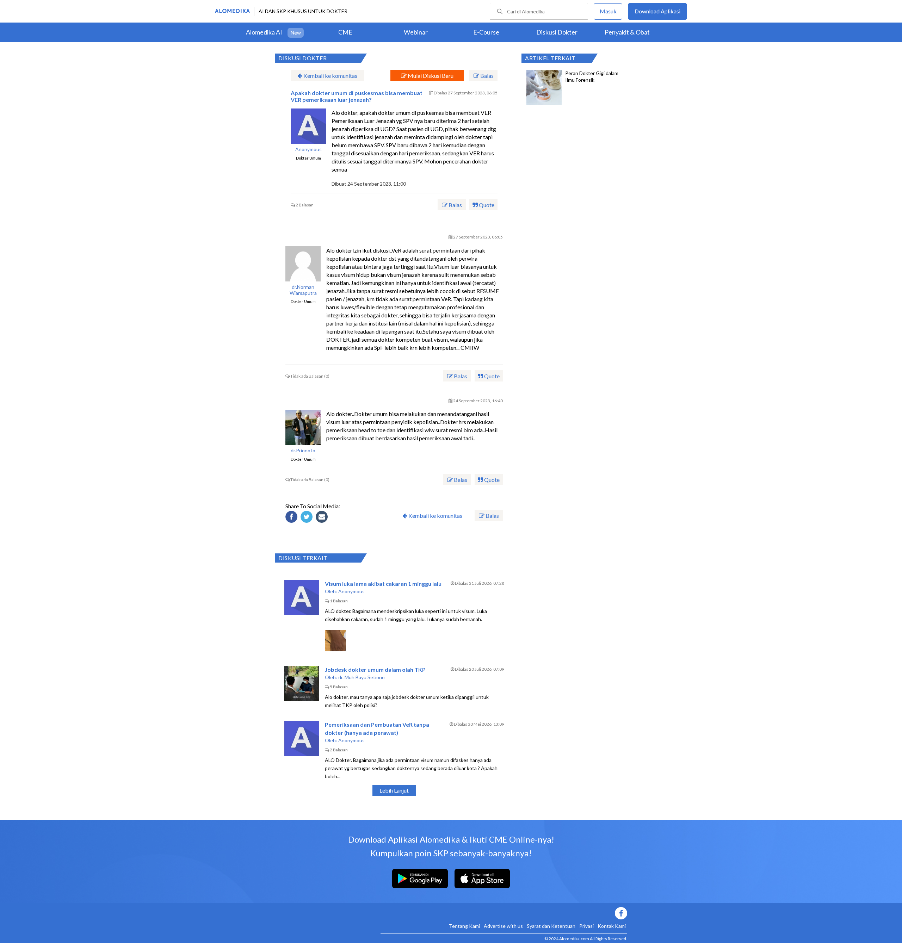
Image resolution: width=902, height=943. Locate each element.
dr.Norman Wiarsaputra (303, 290)
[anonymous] (308, 126)
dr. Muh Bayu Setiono (361, 677)
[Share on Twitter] (308, 518)
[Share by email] (323, 518)
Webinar (416, 32)
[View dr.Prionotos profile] (303, 427)
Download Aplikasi (657, 11)
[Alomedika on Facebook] (504, 913)
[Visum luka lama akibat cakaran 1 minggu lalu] (301, 597)
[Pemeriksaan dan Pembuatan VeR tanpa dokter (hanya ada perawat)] (301, 738)
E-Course (486, 32)
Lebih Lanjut (394, 790)
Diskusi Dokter (556, 32)
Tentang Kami (464, 926)
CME (345, 32)
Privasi (586, 926)
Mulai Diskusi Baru (430, 75)
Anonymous (308, 149)
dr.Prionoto (303, 450)
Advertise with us (503, 926)
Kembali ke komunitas (329, 75)
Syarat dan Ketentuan (551, 926)
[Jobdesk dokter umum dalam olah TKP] (301, 683)
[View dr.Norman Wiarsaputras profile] (303, 263)
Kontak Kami (612, 926)
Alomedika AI (264, 32)
